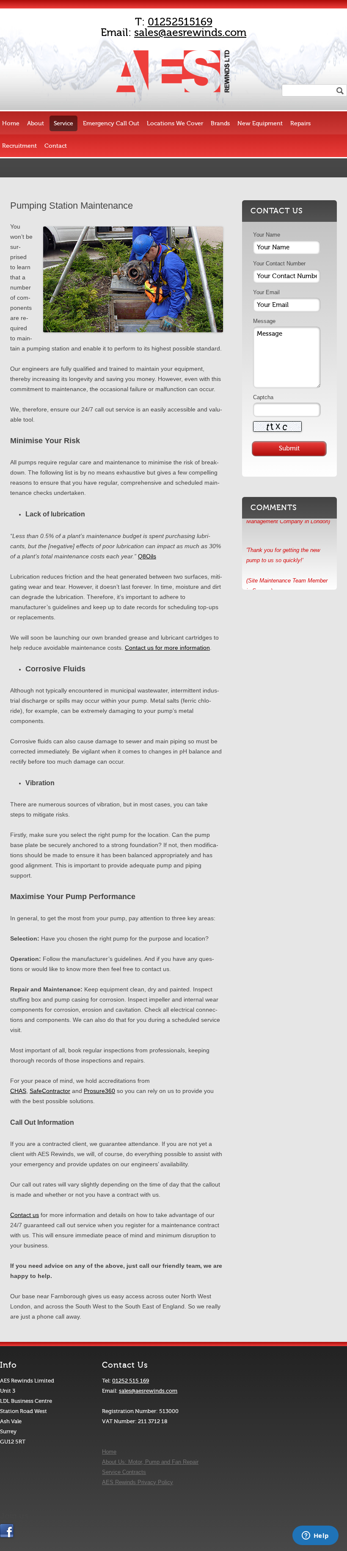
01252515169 (180, 22)
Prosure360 (99, 1090)
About (35, 123)
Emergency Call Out (111, 123)
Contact (55, 146)
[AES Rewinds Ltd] (173, 97)
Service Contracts (124, 1472)
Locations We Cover (175, 123)
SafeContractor (50, 1090)
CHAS (18, 1090)
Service (63, 123)
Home (10, 123)
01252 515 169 (130, 1381)
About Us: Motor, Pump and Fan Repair (150, 1462)
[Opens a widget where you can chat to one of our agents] (315, 1536)
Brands (220, 123)
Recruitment (19, 146)
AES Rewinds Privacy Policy (137, 1482)
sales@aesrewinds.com (190, 33)
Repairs (300, 123)
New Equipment (260, 123)
